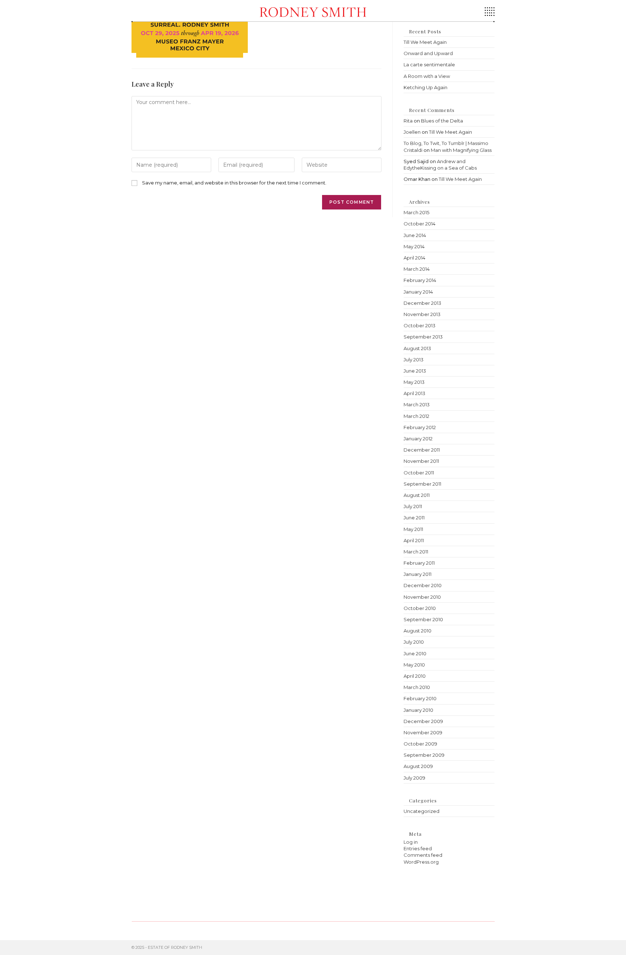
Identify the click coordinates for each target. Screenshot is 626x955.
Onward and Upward (428, 53)
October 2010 (420, 608)
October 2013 (419, 325)
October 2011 (419, 473)
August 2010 (417, 631)
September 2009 (424, 755)
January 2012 (418, 438)
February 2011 (419, 563)
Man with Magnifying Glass (461, 150)
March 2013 (417, 404)
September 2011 (422, 484)
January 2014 (418, 292)
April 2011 (414, 540)
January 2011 (417, 574)
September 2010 (423, 619)
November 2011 (421, 461)
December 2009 (423, 721)
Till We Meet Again (425, 42)
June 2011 (414, 517)
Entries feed (418, 848)
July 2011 (413, 506)
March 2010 (417, 687)
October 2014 (419, 224)
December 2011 (422, 450)
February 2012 (420, 427)
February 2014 (420, 280)
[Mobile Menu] (489, 14)
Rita (408, 121)
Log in (411, 842)
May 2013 (414, 382)
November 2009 (423, 732)
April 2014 (414, 258)
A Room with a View (427, 76)
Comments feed (423, 855)
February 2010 (420, 698)
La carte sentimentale (429, 64)
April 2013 (414, 393)
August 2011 (417, 495)
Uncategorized (421, 811)
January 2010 (418, 710)
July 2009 (414, 778)
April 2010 (415, 676)
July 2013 (413, 359)
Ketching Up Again (425, 87)
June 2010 (415, 653)
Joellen (412, 132)
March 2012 (416, 416)
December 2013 (422, 303)
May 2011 (413, 529)
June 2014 (415, 235)
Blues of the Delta (442, 121)
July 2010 (414, 642)
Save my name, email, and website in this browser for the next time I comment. (234, 183)
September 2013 (423, 337)
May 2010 (414, 665)
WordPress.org (421, 862)
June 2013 (415, 371)
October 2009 (420, 744)
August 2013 (417, 348)
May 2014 (414, 246)
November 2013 (422, 314)
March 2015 (416, 212)
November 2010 (422, 597)
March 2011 (416, 552)
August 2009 (418, 766)
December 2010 (423, 585)
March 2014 (417, 269)
